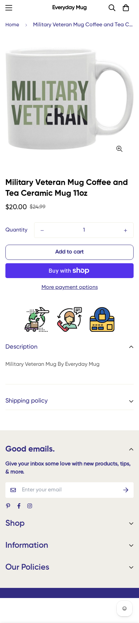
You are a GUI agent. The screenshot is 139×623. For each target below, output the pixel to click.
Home (12, 24)
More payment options (69, 287)
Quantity (16, 230)
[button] (126, 8)
